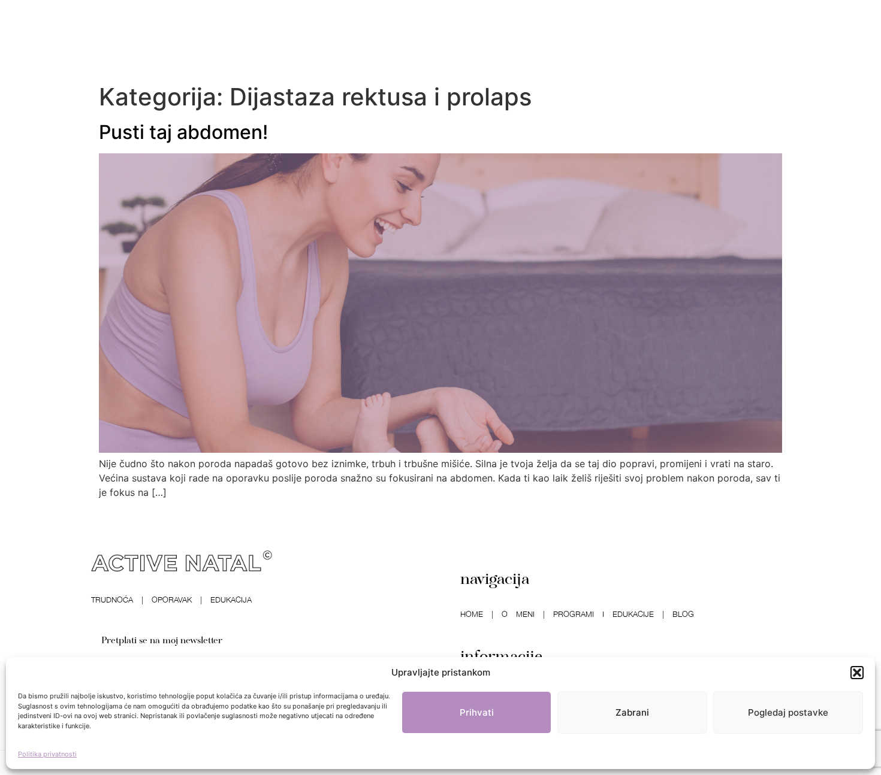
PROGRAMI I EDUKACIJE (603, 614)
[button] (857, 673)
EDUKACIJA (231, 599)
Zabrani (632, 712)
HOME (471, 614)
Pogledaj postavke (788, 712)
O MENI (518, 614)
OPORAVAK (172, 599)
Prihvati (477, 712)
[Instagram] (142, 39)
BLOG (683, 614)
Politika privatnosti (47, 754)
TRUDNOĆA (112, 599)
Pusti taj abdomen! (183, 132)
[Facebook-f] (116, 39)
